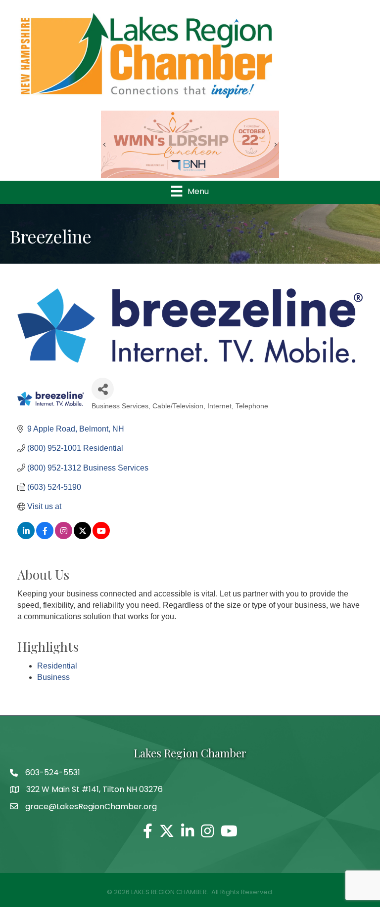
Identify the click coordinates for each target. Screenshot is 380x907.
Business (53, 677)
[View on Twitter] (82, 536)
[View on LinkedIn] (26, 536)
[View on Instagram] (63, 536)
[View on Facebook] (44, 536)
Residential (57, 666)
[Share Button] (103, 389)
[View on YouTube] (101, 536)
